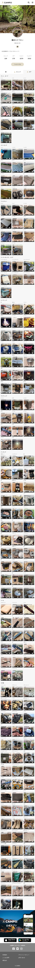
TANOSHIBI (14, 644)
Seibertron (14, 670)
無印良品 (14, 482)
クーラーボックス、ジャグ (7, 257)
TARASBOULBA (3, 885)
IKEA (13, 413)
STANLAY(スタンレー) (27, 495)
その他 (2, 683)
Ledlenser (14, 439)
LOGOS (25, 413)
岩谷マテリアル (26, 261)
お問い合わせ (21, 957)
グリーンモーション (27, 845)
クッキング (3, 451)
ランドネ (14, 535)
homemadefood (15, 561)
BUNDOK (14, 93)
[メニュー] (32, 2)
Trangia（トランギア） (27, 317)
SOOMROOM (3, 162)
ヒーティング (4, 300)
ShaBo (25, 885)
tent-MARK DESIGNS (4, 119)
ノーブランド (14, 274)
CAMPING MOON (26, 426)
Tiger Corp (25, 779)
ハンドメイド (3, 330)
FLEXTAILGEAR (26, 726)
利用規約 (5, 954)
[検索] (29, 2)
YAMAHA (25, 713)
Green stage (14, 106)
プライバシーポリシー (23, 954)
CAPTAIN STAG (26, 330)
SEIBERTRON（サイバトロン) (17, 604)
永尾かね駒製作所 (26, 617)
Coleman (14, 149)
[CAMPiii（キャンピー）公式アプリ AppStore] (10, 940)
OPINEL (2, 617)
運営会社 (5, 960)
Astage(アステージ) (4, 261)
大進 (13, 617)
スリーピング (4, 145)
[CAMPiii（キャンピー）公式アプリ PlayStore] (25, 940)
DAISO (2, 469)
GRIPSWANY (15, 588)
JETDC (25, 819)
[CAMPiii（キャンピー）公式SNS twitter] (17, 948)
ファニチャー (4, 201)
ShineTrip (25, 205)
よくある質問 (6, 957)
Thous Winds (26, 370)
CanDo (2, 383)
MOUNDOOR (14, 218)
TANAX (2, 713)
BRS (24, 304)
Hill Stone (14, 330)
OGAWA (25, 274)
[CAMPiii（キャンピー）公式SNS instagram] (21, 948)
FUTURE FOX (26, 106)
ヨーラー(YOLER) (3, 700)
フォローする (17, 64)
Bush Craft (25, 561)
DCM (24, 162)
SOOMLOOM (3, 93)
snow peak (14, 469)
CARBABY (2, 218)
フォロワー (29, 57)
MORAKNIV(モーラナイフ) (28, 604)
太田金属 (2, 561)
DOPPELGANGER (15, 713)
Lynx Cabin (3, 357)
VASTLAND (25, 175)
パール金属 (3, 495)
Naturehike (3, 175)
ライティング (4, 396)
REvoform (14, 162)
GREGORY (14, 700)
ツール (2, 600)
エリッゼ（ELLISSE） (4, 106)
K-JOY (14, 819)
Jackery (2, 845)
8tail (13, 119)
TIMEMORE (14, 899)
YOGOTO (14, 657)
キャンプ (6, 57)
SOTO (14, 726)
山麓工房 (25, 644)
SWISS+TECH (3, 644)
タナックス (25, 858)
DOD (2, 149)
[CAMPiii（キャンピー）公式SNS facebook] (13, 948)
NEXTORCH (3, 413)
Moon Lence (26, 218)
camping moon (26, 588)
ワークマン (3, 205)
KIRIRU (2, 832)
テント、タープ (4, 76)
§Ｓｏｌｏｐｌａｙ (4, 426)
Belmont (2, 657)
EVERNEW (14, 548)
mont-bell (2, 274)
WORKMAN (3, 670)
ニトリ (25, 482)
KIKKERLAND (15, 766)
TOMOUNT (25, 119)
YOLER (14, 175)
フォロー (21, 57)
